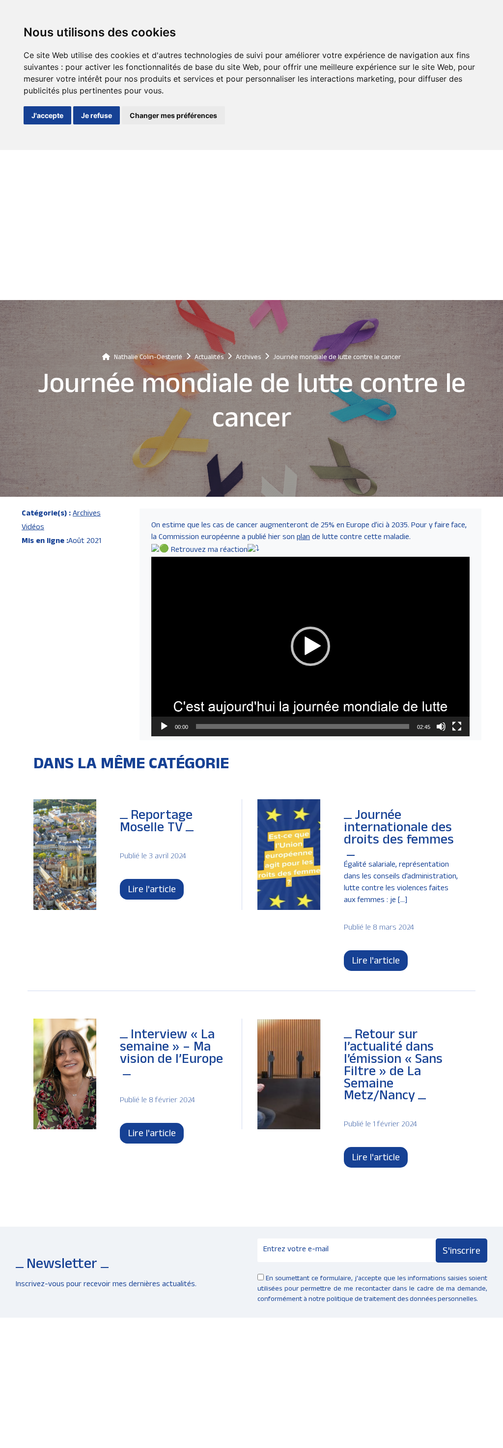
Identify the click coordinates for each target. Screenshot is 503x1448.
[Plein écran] (457, 726)
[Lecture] (164, 726)
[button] (310, 646)
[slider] (302, 726)
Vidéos (33, 528)
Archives (87, 514)
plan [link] (303, 538)
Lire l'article (152, 890)
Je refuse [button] (96, 115)
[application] (310, 646)
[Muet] (441, 726)
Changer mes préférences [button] (173, 115)
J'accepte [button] (47, 115)
